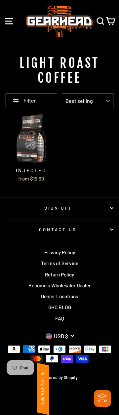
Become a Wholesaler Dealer (59, 285)
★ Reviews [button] (43, 389)
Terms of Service (59, 263)
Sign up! (58, 208)
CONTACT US (58, 229)
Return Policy (59, 274)
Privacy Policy (59, 252)
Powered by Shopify (59, 377)
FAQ (59, 318)
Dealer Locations (59, 296)
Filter (29, 100)
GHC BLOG (59, 307)
